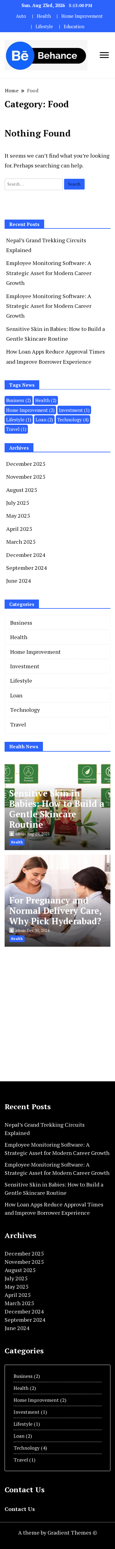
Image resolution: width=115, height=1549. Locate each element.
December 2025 (25, 463)
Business (18, 400)
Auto (21, 16)
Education (74, 26)
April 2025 (19, 528)
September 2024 (26, 567)
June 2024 (18, 580)
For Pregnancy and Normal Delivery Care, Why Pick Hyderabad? (55, 911)
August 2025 (21, 489)
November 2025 (25, 476)
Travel (16, 429)
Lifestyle (44, 26)
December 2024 (25, 554)
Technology (73, 419)
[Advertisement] (57, 1008)
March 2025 (21, 541)
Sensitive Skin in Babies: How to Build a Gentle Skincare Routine (56, 809)
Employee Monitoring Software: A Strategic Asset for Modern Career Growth (48, 272)
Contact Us (20, 1509)
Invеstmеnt (74, 410)
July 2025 (17, 502)
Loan (44, 419)
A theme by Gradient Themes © (57, 1532)
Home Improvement (82, 16)
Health (44, 16)
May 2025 (18, 515)
